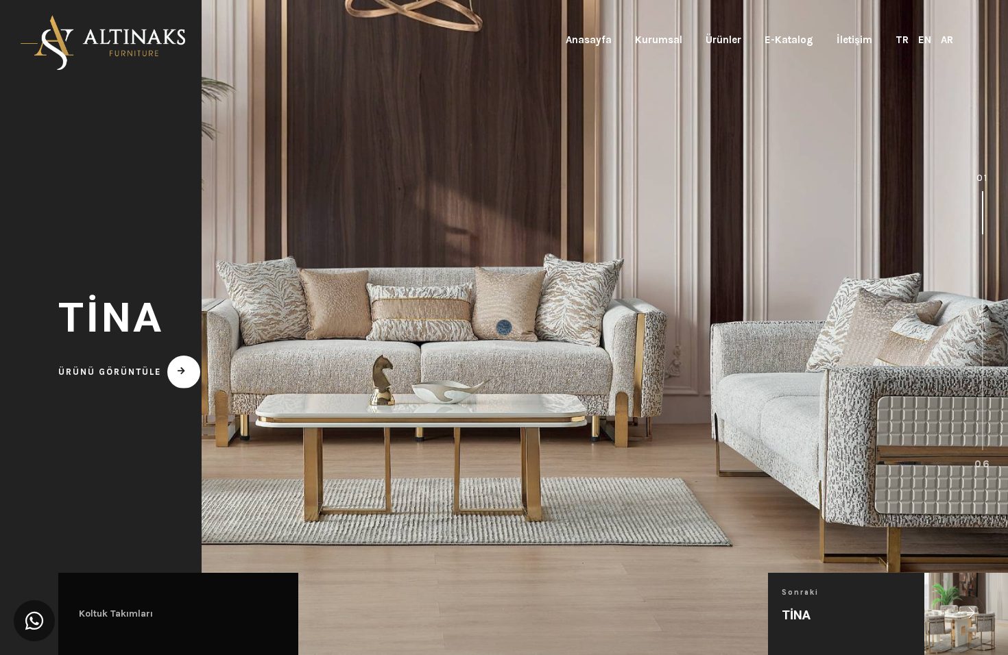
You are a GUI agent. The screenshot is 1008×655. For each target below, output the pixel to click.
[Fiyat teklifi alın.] (34, 620)
